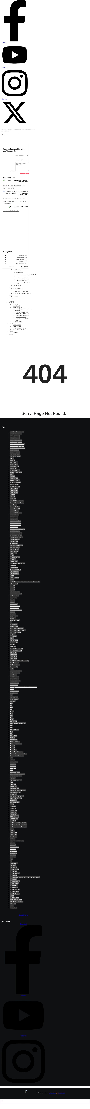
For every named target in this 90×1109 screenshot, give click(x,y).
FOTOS (11, 331)
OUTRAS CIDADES (17, 321)
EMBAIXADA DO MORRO (22, 315)
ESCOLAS (11, 302)
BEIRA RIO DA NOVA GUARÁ (23, 313)
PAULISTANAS (16, 306)
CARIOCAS (15, 304)
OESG (17, 320)
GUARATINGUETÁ (17, 307)
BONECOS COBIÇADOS (22, 312)
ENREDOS (11, 323)
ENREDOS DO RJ (17, 325)
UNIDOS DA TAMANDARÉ (22, 318)
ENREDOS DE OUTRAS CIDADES (21, 329)
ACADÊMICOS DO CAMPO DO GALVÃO (23, 310)
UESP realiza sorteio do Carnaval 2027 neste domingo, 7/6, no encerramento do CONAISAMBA (14, 201)
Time (18, 159)
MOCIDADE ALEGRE (21, 317)
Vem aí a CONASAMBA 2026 (11, 211)
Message (12, 171)
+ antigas (15, 333)
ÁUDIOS (11, 334)
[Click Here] (27, 143)
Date (16, 155)
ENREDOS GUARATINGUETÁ (20, 328)
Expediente (23, 915)
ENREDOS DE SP (17, 326)
